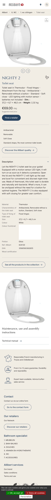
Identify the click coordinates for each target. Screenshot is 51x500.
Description (7, 161)
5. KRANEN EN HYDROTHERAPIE (17, 450)
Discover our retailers (17, 427)
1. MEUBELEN (9, 440)
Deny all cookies (36, 493)
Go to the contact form (17, 407)
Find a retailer (11, 117)
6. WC (6, 454)
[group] (25, 41)
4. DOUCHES (9, 447)
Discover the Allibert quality (18, 150)
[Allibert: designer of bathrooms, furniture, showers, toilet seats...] (16, 4)
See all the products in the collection (22, 264)
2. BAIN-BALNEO (11, 443)
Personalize (26, 496)
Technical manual (10, 341)
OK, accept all (16, 493)
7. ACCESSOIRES (11, 457)
